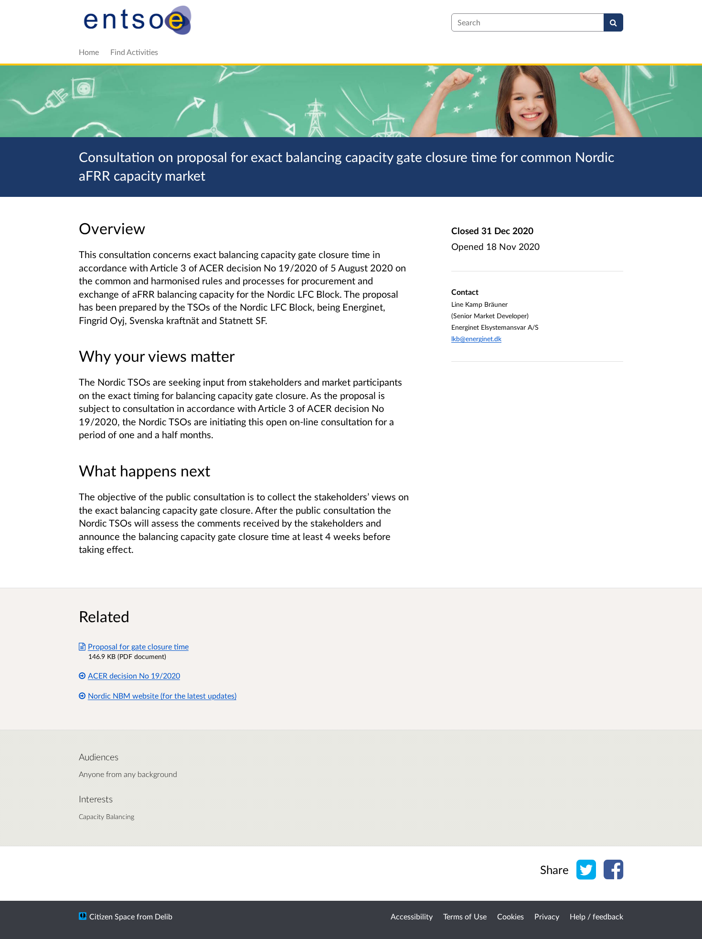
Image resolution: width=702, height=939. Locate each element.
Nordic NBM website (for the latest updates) (162, 695)
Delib (163, 916)
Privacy (546, 916)
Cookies (510, 916)
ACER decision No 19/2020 (134, 675)
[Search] (613, 22)
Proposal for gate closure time (138, 646)
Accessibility (412, 916)
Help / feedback (596, 916)
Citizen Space (112, 916)
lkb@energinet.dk (476, 339)
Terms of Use (465, 916)
